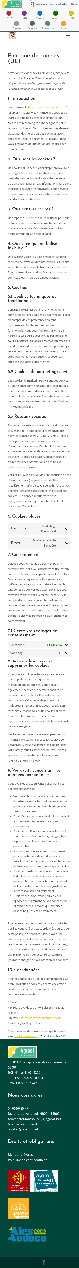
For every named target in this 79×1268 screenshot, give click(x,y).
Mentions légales (20, 1154)
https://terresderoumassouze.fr (48, 107)
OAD (71, 18)
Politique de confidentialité (27, 1160)
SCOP (9, 18)
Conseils (40, 18)
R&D (24, 18)
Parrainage (32, 28)
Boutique (16, 28)
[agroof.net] (12, 5)
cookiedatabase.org (26, 1036)
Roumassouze (47, 28)
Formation (55, 18)
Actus (63, 28)
